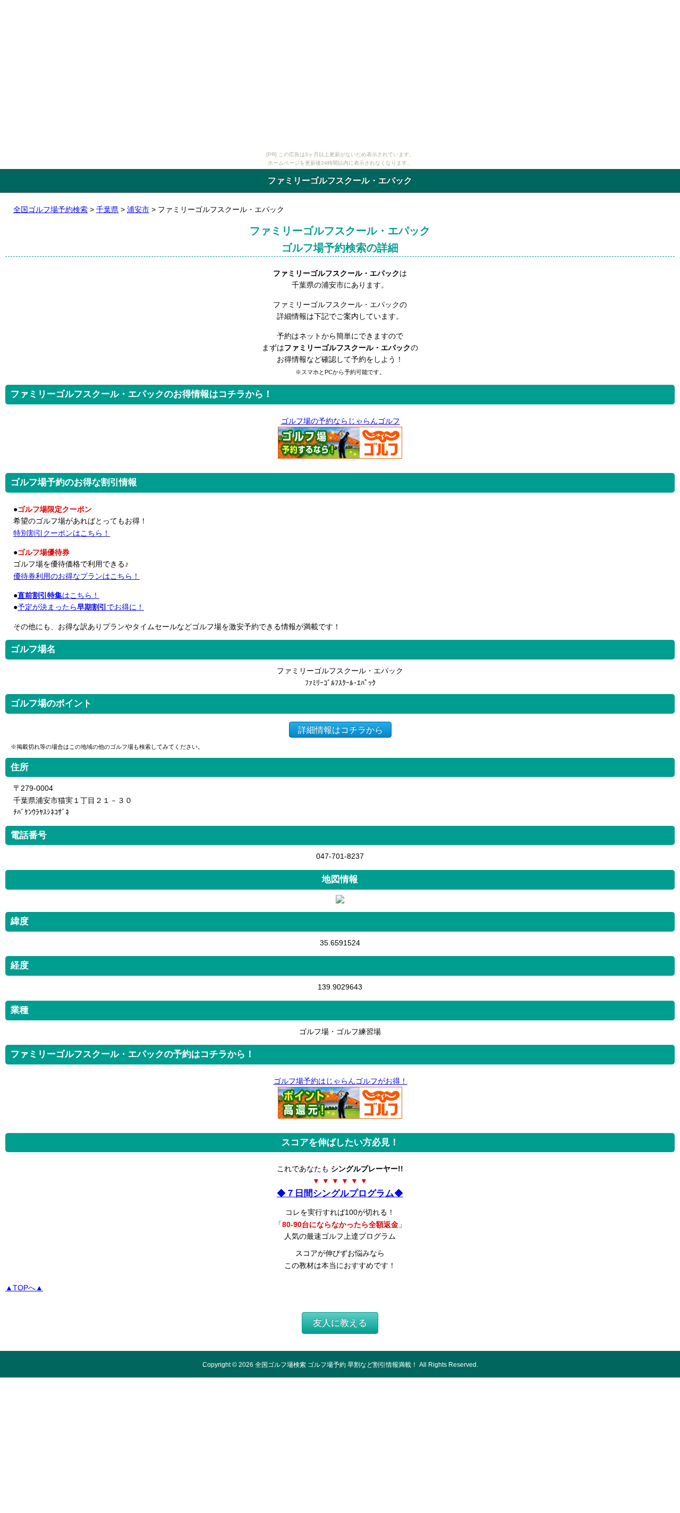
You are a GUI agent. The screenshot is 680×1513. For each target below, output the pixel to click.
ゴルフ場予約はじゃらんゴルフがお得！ (340, 1081)
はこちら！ (58, 595)
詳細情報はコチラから (340, 729)
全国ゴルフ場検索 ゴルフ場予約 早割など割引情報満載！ (336, 1364)
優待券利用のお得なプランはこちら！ (76, 576)
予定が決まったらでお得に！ (81, 607)
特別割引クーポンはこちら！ (61, 533)
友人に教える (340, 1323)
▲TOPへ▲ (24, 1287)
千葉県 (107, 209)
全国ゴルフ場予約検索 (50, 209)
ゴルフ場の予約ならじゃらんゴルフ (340, 421)
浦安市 (138, 209)
